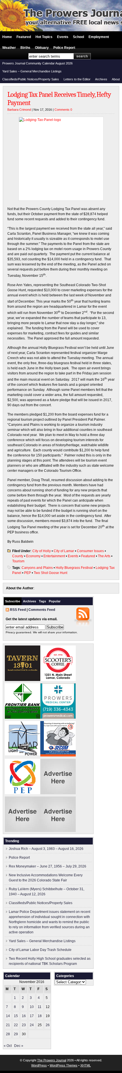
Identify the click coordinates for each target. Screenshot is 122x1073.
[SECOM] (58, 755)
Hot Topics (43, 37)
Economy (33, 556)
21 (8, 1025)
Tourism (18, 561)
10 (32, 1007)
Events (62, 37)
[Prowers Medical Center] (58, 718)
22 (16, 1025)
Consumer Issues (90, 551)
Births (25, 48)
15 (16, 1016)
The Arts (104, 556)
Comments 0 (63, 109)
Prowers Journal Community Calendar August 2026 (37, 63)
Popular (54, 601)
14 (8, 1016)
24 (32, 1025)
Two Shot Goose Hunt (50, 573)
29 (16, 1034)
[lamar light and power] (22, 754)
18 (40, 1016)
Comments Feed (41, 610)
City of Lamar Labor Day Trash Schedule (40, 950)
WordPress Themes (63, 1065)
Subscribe (12, 601)
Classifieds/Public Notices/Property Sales (30, 79)
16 (24, 1016)
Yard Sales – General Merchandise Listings (32, 71)
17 (32, 1016)
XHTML (85, 1065)
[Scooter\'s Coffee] (58, 680)
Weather (9, 48)
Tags (42, 601)
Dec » (18, 1046)
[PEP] (22, 793)
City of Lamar (64, 551)
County (17, 556)
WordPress (39, 1065)
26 (48, 1025)
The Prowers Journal (51, 1060)
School (78, 37)
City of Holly (41, 551)
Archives (101, 79)
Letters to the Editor (77, 79)
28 (8, 1034)
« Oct (8, 1046)
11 (39, 1007)
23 (24, 1025)
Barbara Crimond (19, 109)
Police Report (64, 48)
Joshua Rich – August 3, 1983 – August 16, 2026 (46, 849)
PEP (27, 573)
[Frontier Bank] (22, 718)
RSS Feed (18, 610)
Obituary (42, 48)
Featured (23, 37)
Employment (99, 37)
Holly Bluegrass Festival (74, 568)
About (116, 79)
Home (7, 37)
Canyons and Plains (37, 568)
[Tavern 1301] (22, 680)
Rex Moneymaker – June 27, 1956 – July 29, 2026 (47, 866)
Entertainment (54, 556)
